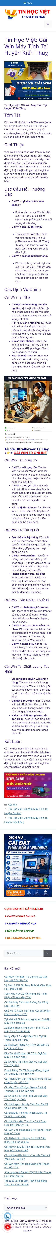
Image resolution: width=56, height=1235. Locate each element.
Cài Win (12, 804)
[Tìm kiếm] (48, 953)
